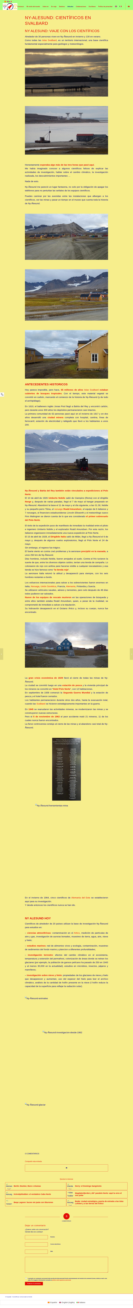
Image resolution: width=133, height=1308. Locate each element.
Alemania (70, 586)
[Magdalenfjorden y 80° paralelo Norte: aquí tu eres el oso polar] (131, 654)
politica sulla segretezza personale (61, 1280)
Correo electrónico (55, 1244)
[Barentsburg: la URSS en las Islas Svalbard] (1, 654)
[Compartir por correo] (66, 1167)
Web (51, 1251)
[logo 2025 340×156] (10, 6)
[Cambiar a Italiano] (120, 6)
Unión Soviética (48, 586)
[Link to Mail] (128, 6)
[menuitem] (20, 6)
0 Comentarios (32, 1154)
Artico (77, 933)
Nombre (52, 1237)
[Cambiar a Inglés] (116, 6)
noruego (58, 509)
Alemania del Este (80, 897)
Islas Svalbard (49, 40)
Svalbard (40, 703)
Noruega (35, 586)
